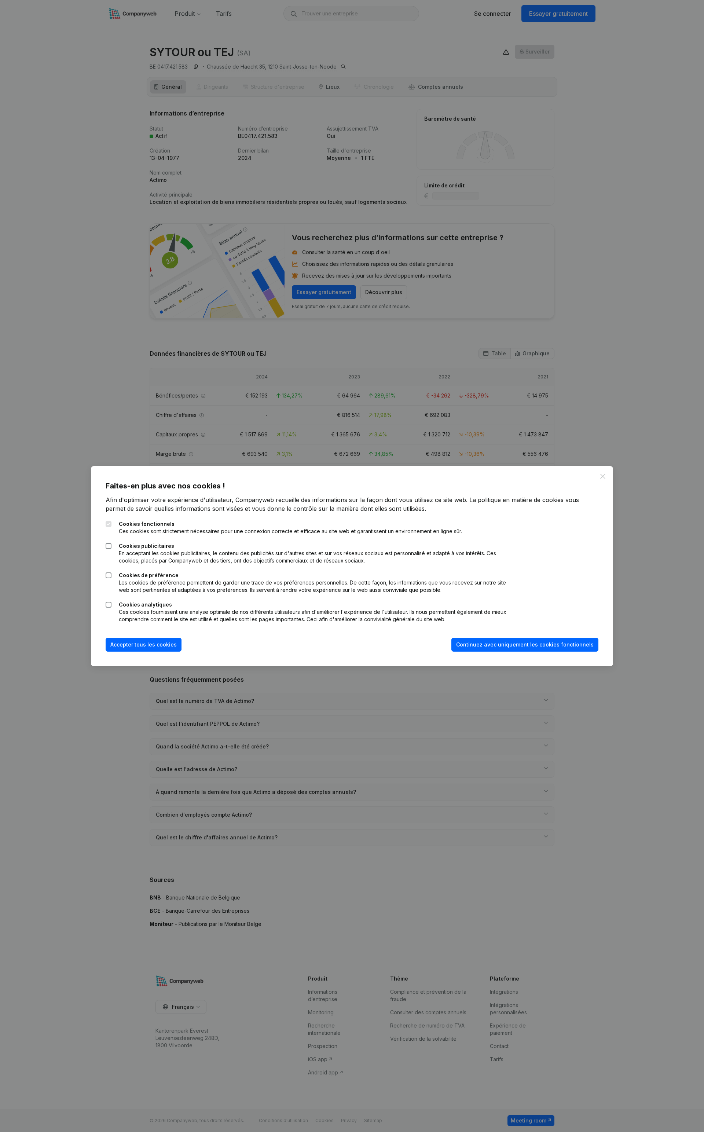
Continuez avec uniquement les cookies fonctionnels (525, 644)
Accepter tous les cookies (143, 644)
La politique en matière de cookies (516, 499)
